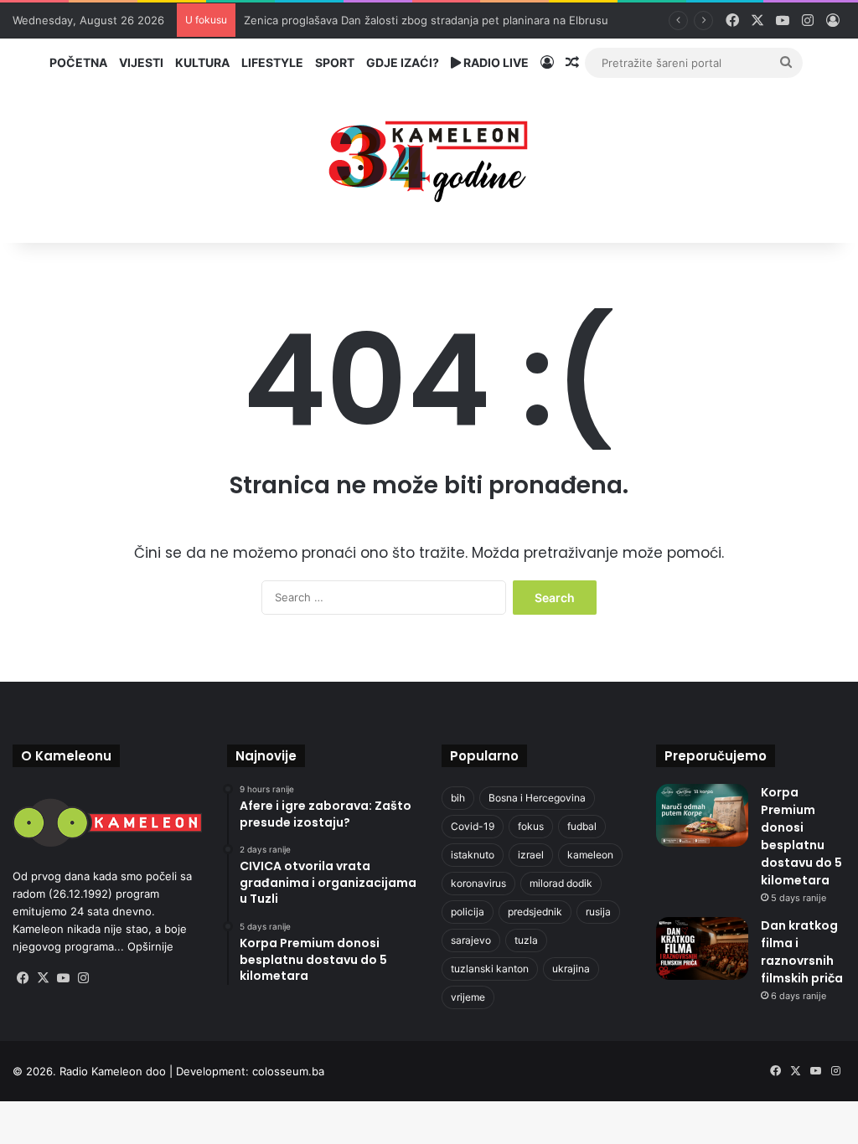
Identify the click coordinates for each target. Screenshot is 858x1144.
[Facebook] (23, 978)
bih (458, 797)
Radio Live (495, 62)
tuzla (526, 940)
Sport (334, 62)
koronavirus (478, 883)
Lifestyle (272, 62)
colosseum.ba (288, 1071)
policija (467, 911)
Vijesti (141, 62)
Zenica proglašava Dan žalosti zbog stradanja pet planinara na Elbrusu (426, 20)
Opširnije (150, 946)
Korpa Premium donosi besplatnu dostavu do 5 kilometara (801, 836)
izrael (531, 854)
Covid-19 (472, 826)
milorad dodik (561, 883)
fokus (531, 826)
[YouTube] (63, 978)
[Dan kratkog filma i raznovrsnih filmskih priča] (702, 948)
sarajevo (471, 940)
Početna (78, 62)
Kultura (202, 62)
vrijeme (468, 997)
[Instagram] (83, 978)
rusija (598, 911)
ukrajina (571, 968)
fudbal (582, 826)
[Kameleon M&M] (429, 157)
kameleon (590, 854)
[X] (43, 978)
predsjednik (535, 911)
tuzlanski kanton (490, 968)
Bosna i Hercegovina (537, 797)
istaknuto (472, 854)
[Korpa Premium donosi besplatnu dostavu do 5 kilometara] (702, 815)
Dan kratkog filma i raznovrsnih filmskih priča (802, 952)
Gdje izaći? (402, 62)
